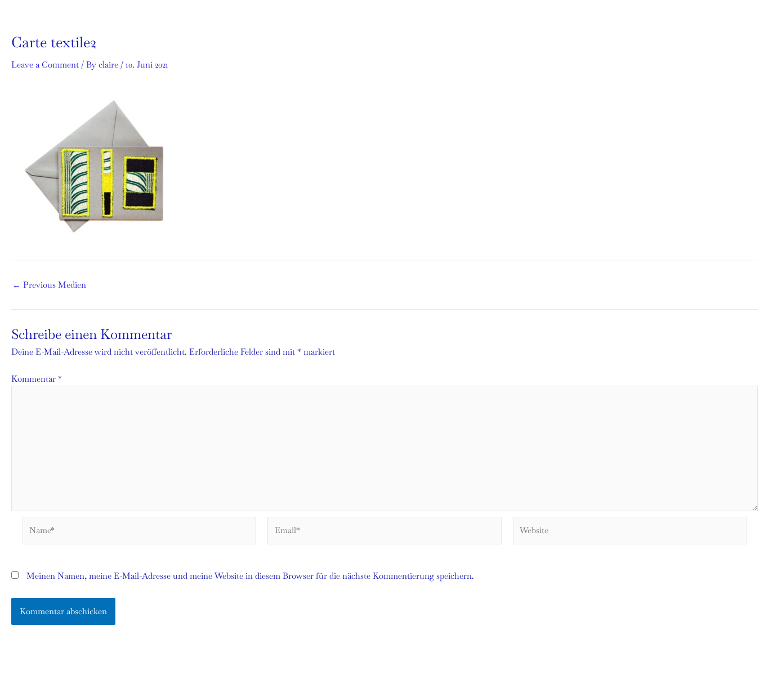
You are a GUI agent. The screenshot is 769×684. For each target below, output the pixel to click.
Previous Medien (49, 284)
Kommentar (36, 378)
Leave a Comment (45, 64)
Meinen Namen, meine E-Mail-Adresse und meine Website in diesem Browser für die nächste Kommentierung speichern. (250, 575)
